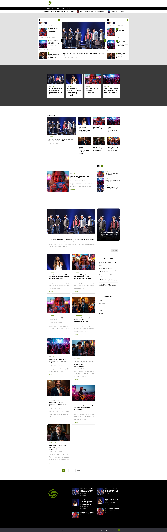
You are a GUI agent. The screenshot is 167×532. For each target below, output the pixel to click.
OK (119, 530)
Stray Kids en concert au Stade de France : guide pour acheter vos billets (53, 50)
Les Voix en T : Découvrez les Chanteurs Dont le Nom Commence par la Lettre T (82, 319)
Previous (62, 40)
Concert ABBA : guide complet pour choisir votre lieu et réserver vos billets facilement (113, 148)
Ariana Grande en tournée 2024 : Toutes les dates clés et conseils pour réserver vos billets (74, 92)
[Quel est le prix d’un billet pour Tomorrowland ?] (54, 11)
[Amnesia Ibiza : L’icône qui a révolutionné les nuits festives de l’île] (85, 11)
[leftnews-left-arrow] (59, 20)
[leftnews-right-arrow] (39, 20)
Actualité (78, 358)
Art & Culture (50, 8)
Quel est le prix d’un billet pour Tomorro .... (111, 188)
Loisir (63, 8)
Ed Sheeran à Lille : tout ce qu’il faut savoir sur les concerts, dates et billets (83, 407)
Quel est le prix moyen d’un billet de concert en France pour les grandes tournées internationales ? (84, 363)
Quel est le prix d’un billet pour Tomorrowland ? (68, 11)
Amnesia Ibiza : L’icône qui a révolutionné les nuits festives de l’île (104, 11)
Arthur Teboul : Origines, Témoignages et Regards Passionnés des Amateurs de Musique (53, 38)
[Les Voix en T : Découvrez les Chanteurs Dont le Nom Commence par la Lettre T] (83, 305)
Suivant (78, 470)
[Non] (165, 530)
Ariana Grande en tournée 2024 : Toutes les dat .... (111, 181)
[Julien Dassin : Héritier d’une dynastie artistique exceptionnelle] (99, 141)
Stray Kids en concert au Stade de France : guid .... (111, 174)
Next (105, 40)
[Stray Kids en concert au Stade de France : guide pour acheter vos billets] (43, 51)
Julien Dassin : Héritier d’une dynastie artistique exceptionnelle (98, 148)
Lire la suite (72, 191)
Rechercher (102, 247)
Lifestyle (57, 8)
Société (68, 8)
